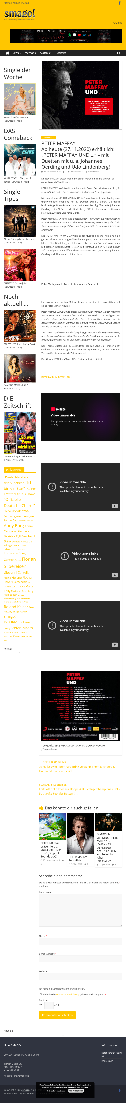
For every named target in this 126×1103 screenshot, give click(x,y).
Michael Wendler (23, 598)
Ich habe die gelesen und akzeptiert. (74, 994)
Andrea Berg (11, 520)
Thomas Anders (11, 632)
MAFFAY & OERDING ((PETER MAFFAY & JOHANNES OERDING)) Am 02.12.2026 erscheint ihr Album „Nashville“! (108, 847)
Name (43, 936)
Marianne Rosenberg (22, 591)
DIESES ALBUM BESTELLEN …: (57, 377)
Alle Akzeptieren (76, 1090)
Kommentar (46, 892)
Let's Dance (18, 586)
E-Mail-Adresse (47, 953)
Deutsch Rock (48, 137)
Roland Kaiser (16, 606)
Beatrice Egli (12, 536)
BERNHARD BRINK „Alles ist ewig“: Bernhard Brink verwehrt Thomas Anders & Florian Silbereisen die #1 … (77, 766)
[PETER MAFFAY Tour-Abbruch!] (80, 815)
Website (43, 970)
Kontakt (61, 53)
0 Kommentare (76, 171)
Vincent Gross (12, 636)
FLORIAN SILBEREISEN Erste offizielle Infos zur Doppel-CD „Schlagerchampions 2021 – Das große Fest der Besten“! (79, 789)
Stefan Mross (22, 627)
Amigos (29, 516)
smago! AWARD (20, 611)
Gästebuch (46, 53)
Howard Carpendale (15, 582)
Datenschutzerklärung (68, 994)
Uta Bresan (23, 632)
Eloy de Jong (21, 549)
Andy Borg (14, 525)
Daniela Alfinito (20, 541)
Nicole (14, 602)
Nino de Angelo (23, 602)
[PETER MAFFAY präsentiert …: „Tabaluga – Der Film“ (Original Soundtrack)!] (52, 815)
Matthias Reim (10, 594)
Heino (7, 577)
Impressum (107, 1060)
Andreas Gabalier (26, 520)
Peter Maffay (93, 171)
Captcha (43, 1000)
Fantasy (18, 560)
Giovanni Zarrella (17, 572)
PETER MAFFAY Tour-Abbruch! (78, 858)
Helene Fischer (22, 577)
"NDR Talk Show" (23, 494)
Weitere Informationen (56, 1091)
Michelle (7, 601)
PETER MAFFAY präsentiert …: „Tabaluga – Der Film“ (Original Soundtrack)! (51, 849)
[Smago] (7, 53)
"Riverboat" (13, 511)
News (16, 53)
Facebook (30, 53)
